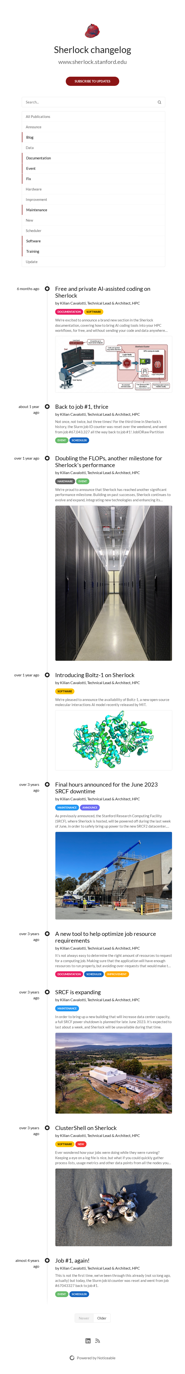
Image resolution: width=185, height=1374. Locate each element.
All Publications (38, 116)
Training (32, 251)
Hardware (34, 189)
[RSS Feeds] (97, 1340)
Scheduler (33, 230)
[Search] (159, 102)
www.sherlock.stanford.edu (92, 61)
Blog (29, 137)
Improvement (36, 199)
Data (30, 147)
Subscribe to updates (92, 81)
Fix (28, 179)
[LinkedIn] (90, 1340)
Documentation (38, 158)
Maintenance (36, 210)
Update (32, 261)
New (29, 220)
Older (101, 1318)
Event (31, 168)
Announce (33, 127)
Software (33, 241)
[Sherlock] (92, 32)
